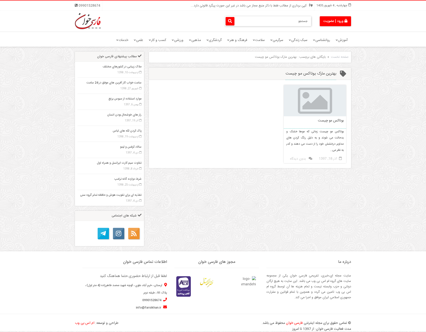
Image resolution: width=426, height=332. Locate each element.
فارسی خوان (294, 323)
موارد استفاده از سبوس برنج (125, 98)
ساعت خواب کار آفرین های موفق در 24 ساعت (114, 82)
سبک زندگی (299, 40)
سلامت (260, 40)
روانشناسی (322, 40)
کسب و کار (158, 40)
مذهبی (196, 40)
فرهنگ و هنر (238, 40)
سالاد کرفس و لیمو (131, 146)
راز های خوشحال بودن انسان (124, 114)
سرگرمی (278, 40)
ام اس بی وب (84, 323)
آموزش (343, 40)
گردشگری (215, 40)
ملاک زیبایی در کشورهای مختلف (122, 66)
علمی (139, 40)
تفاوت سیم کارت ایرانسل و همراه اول (119, 162)
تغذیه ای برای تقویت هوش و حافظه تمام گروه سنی (111, 195)
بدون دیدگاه (298, 158)
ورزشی (178, 40)
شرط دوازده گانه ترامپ (128, 178)
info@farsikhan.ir (149, 307)
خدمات (123, 40)
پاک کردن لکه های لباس (127, 130)
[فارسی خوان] (88, 21)
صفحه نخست (340, 57)
